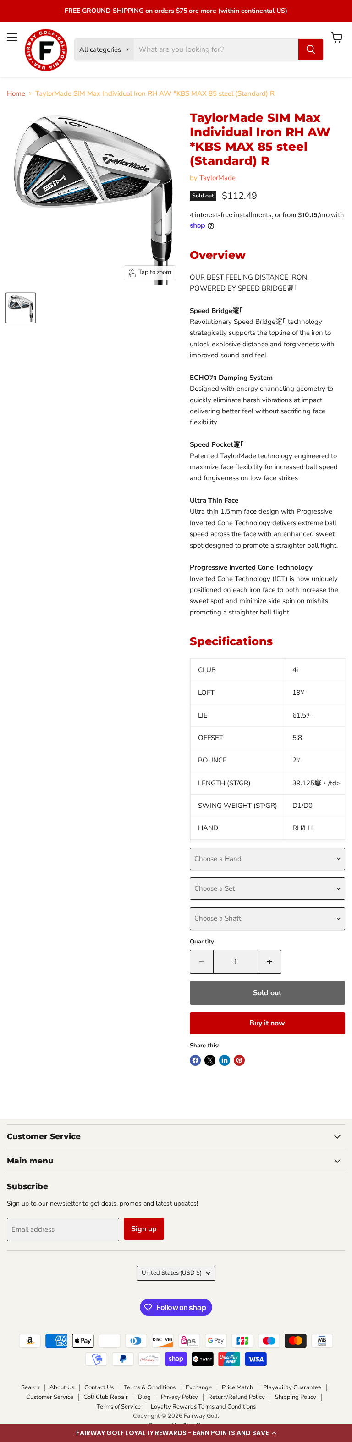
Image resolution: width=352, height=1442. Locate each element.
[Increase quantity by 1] (269, 962)
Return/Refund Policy (236, 1397)
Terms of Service (119, 1407)
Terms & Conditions (150, 1387)
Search (30, 1387)
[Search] (310, 49)
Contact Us (99, 1387)
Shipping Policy (295, 1397)
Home (16, 94)
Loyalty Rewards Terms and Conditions (203, 1407)
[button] (176, 1433)
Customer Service (49, 1397)
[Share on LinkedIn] (224, 1060)
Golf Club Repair (105, 1397)
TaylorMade (217, 177)
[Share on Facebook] (195, 1060)
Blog (144, 1397)
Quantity (202, 941)
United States (172, 1273)
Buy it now (267, 1023)
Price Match (237, 1387)
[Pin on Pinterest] (239, 1060)
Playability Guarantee (292, 1387)
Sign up (144, 1229)
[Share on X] (209, 1060)
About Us (62, 1387)
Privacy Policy (179, 1397)
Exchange (199, 1387)
